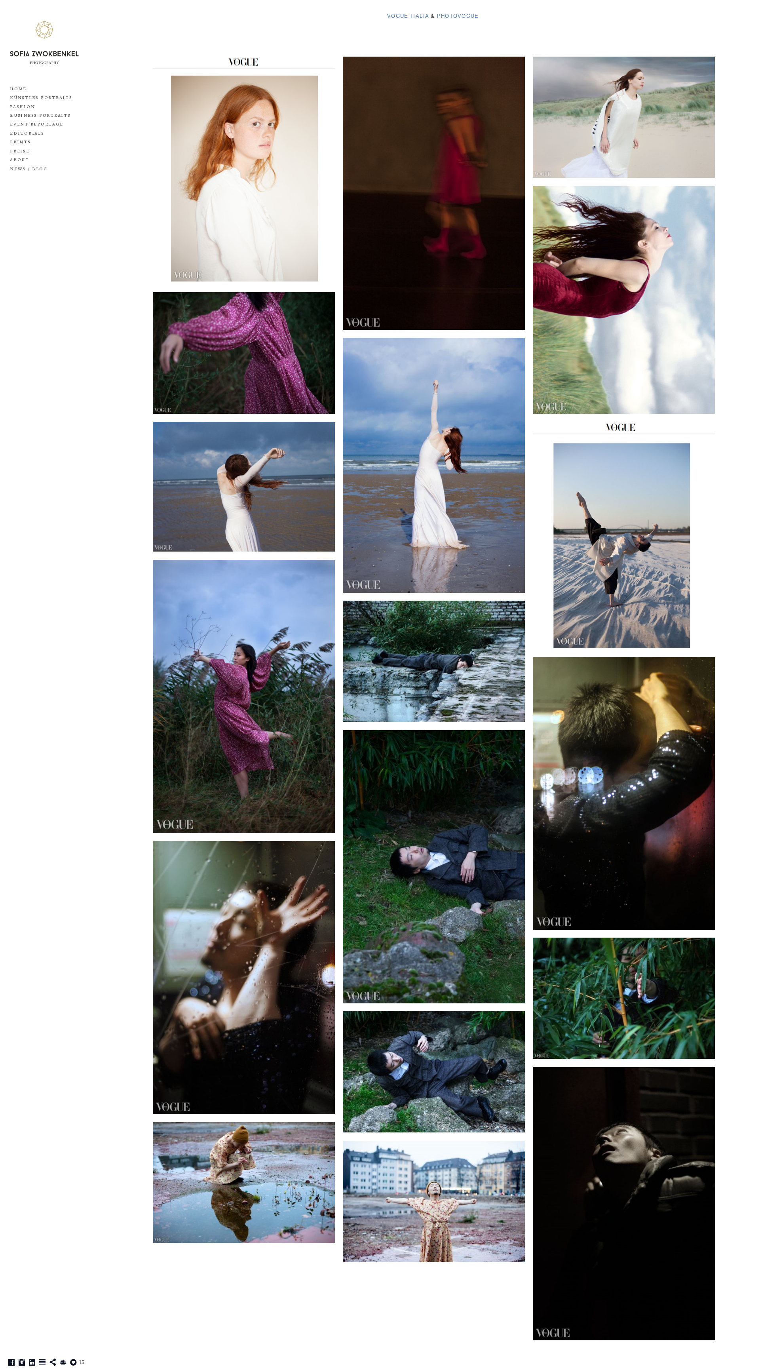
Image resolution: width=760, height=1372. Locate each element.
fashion (22, 106)
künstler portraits (41, 97)
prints (20, 141)
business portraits (40, 115)
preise (20, 150)
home (18, 88)
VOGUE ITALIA (409, 16)
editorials (27, 133)
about (19, 159)
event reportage (36, 123)
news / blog (28, 168)
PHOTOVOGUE (458, 16)
